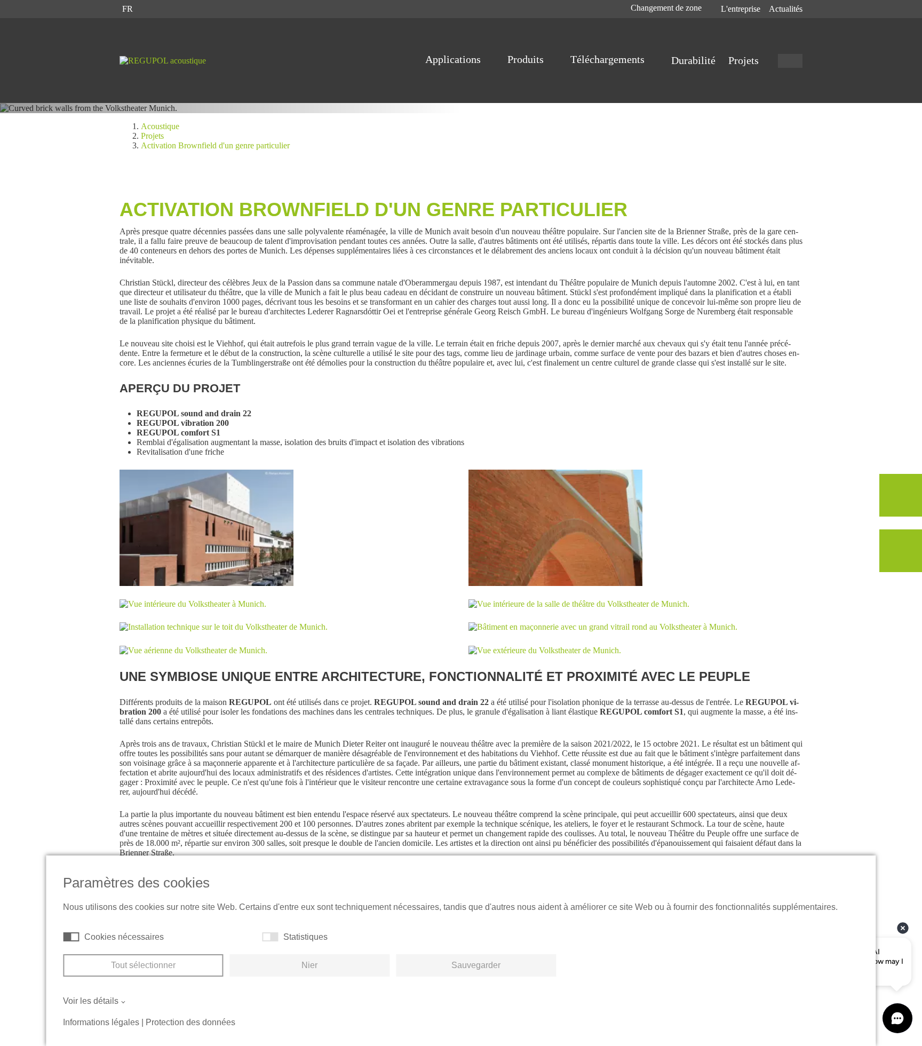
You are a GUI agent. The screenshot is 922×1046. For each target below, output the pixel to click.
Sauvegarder (475, 965)
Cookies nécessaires (124, 936)
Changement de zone (667, 7)
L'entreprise (740, 8)
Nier (309, 965)
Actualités (785, 8)
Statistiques (305, 936)
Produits (526, 59)
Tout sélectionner (143, 965)
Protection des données (190, 1022)
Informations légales (101, 1022)
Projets (743, 60)
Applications (454, 59)
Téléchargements (608, 59)
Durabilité (693, 60)
